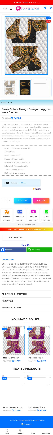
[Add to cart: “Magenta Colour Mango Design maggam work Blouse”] (22, 329)
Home (3, 102)
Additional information (14, 294)
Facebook (9, 250)
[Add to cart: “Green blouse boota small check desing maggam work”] (22, 378)
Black (10, 102)
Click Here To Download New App (26, 2)
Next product (50, 102)
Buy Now (41, 201)
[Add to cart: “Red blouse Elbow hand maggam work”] (47, 378)
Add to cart (22, 201)
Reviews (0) (7, 301)
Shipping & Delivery (11, 307)
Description (8, 259)
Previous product (45, 102)
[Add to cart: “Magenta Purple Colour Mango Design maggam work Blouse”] (47, 329)
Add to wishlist (15, 237)
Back (5, 9)
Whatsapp (36, 250)
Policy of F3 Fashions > (26, 224)
